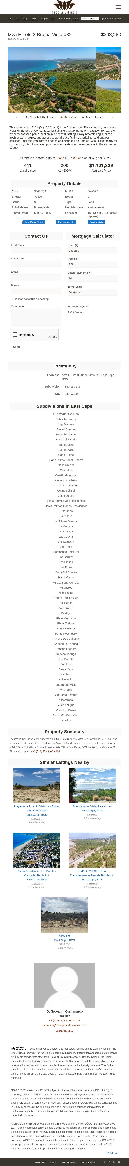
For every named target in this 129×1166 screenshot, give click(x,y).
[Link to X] (104, 1162)
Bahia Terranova (66, 419)
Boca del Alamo (66, 434)
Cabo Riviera (66, 465)
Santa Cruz (66, 669)
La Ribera (66, 516)
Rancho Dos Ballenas (66, 638)
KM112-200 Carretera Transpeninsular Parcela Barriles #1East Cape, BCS (92, 875)
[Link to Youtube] (118, 1162)
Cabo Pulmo (66, 455)
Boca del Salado (66, 439)
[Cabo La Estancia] (64, 7)
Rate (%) (73, 259)
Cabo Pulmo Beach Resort (66, 460)
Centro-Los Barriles (66, 485)
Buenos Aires (66, 449)
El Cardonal (66, 511)
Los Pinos (66, 567)
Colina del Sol (66, 490)
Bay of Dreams (66, 429)
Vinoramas (66, 700)
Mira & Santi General (66, 582)
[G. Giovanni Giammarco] (64, 1007)
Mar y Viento (66, 577)
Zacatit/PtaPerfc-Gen (66, 715)
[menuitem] (116, 7)
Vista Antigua (66, 705)
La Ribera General (66, 521)
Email (14, 271)
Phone (15, 285)
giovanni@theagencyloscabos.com (64, 1025)
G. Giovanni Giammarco (64, 1011)
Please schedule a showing (31, 299)
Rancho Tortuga (66, 654)
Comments (18, 306)
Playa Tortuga (66, 623)
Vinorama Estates (66, 695)
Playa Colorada (66, 618)
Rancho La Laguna (66, 643)
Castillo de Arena (66, 475)
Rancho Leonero (66, 649)
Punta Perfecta (66, 628)
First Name (18, 245)
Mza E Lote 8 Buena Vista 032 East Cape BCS (88, 377)
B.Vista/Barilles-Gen (66, 414)
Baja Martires (66, 424)
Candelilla (66, 470)
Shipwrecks (66, 679)
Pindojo (66, 613)
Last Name (17, 258)
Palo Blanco (65, 608)
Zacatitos (66, 720)
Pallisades (65, 603)
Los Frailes (66, 562)
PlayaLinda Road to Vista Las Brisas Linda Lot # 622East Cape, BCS (37, 810)
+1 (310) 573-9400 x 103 (46, 751)
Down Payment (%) (79, 272)
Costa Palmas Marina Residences (66, 506)
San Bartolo (66, 659)
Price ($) (73, 245)
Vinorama (66, 689)
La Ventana (66, 526)
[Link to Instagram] (114, 1162)
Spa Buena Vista (65, 684)
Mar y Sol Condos (66, 572)
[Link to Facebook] (109, 1162)
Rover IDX (112, 1152)
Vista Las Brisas (66, 710)
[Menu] (116, 7)
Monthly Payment (78, 306)
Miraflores (66, 587)
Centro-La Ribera (66, 480)
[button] (17, 117)
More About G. (64, 1030)
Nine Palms (66, 592)
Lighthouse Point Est (66, 551)
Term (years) (75, 286)
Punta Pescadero (66, 633)
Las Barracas (66, 531)
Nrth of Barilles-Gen (65, 597)
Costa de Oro (66, 495)
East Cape (76, 158)
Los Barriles (66, 557)
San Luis (65, 664)
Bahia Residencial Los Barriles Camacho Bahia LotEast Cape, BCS (36, 875)
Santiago (66, 674)
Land (60, 158)
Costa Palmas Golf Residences (66, 500)
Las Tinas (66, 546)
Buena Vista (72, 386)
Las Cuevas (66, 536)
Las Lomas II (66, 541)
